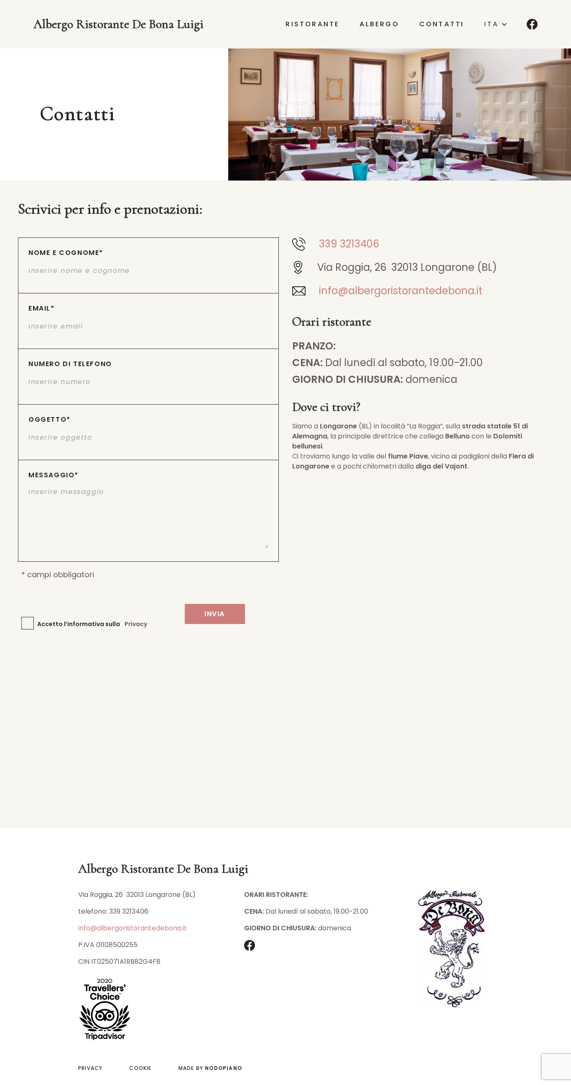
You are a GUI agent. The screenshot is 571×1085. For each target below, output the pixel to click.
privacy (90, 1068)
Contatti (441, 24)
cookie (140, 1068)
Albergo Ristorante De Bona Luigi (118, 24)
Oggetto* (49, 419)
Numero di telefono (70, 364)
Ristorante (312, 24)
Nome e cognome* (65, 252)
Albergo (379, 24)
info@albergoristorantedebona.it (400, 291)
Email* (41, 308)
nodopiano (223, 1068)
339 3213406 (349, 244)
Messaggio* (53, 475)
